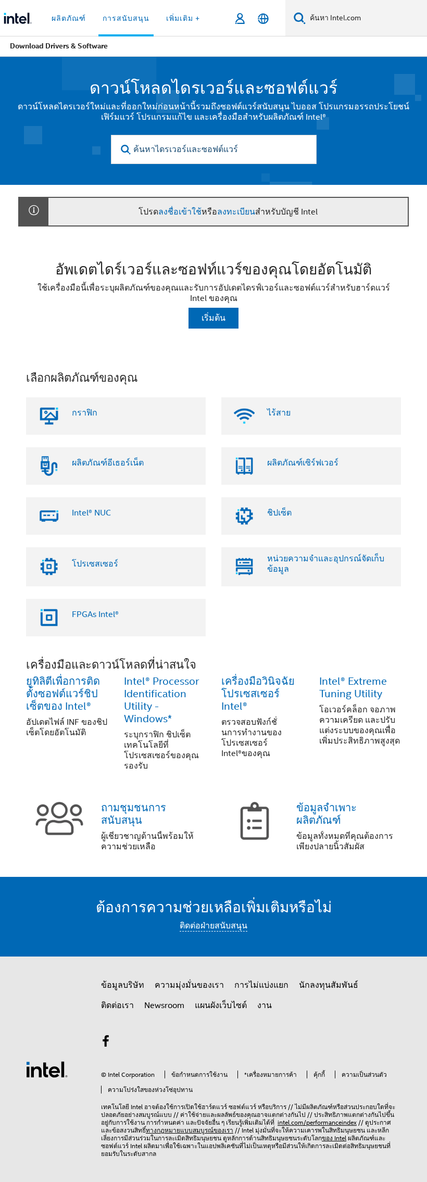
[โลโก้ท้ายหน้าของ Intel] (47, 1069)
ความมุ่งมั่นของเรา (189, 985)
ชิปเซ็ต (279, 513)
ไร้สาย (279, 413)
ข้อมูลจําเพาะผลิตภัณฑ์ (326, 814)
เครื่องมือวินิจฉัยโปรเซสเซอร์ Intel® (258, 694)
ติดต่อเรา (117, 1005)
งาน (264, 1005)
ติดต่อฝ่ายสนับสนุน (213, 926)
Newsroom (164, 1005)
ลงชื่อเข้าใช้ (180, 212)
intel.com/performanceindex (317, 1122)
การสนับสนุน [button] (126, 18)
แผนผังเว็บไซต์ (221, 1005)
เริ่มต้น (213, 318)
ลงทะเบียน (236, 212)
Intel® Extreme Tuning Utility (353, 687)
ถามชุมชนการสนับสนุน (133, 814)
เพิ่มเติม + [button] (183, 18)
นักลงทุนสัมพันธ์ (328, 985)
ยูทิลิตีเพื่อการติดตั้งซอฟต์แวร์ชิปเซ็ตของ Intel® (63, 694)
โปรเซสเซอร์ (95, 564)
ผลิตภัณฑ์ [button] (69, 18)
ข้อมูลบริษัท (122, 985)
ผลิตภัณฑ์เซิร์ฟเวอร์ (302, 463)
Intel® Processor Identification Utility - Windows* (161, 700)
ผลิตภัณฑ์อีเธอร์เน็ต (108, 463)
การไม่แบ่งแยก (261, 985)
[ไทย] (263, 18)
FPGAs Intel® (95, 614)
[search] (126, 150)
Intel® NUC (91, 513)
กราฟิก (84, 413)
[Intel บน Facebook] (106, 1043)
